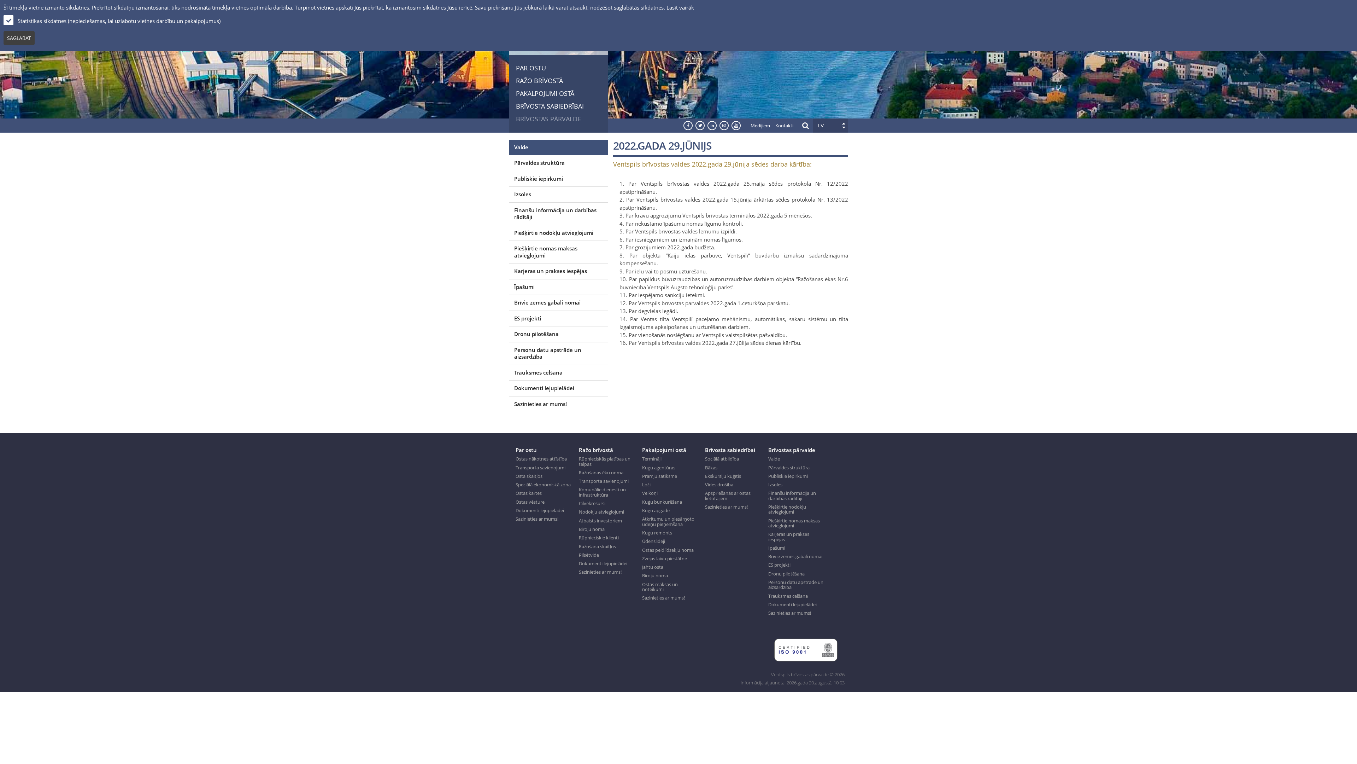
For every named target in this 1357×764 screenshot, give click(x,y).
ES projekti (527, 318)
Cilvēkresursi (592, 503)
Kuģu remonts (657, 532)
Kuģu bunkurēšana (662, 501)
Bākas (711, 467)
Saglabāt (19, 38)
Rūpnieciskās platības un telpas (604, 461)
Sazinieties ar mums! (540, 403)
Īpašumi (524, 286)
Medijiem (760, 125)
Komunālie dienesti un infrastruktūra (602, 492)
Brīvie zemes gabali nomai (547, 302)
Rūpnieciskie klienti (599, 537)
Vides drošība (719, 484)
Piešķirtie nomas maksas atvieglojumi (545, 252)
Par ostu (531, 68)
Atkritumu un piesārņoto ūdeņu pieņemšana (668, 521)
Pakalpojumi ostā (545, 93)
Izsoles (522, 194)
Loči (646, 484)
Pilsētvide (589, 554)
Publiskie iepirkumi (538, 178)
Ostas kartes (529, 493)
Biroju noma (592, 529)
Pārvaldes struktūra (539, 162)
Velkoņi (650, 493)
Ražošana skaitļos (597, 546)
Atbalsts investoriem (600, 520)
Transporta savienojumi (540, 467)
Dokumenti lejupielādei (544, 388)
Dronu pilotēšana (536, 333)
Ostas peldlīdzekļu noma (668, 550)
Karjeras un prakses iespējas (550, 270)
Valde (521, 147)
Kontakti (784, 125)
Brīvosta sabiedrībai (550, 106)
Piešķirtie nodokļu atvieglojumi (553, 232)
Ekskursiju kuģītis (723, 476)
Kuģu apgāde (656, 510)
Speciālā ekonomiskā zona (543, 484)
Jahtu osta (652, 567)
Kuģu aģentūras (658, 467)
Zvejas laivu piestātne (664, 558)
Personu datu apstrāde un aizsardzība (547, 353)
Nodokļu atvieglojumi (601, 511)
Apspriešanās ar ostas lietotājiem (728, 496)
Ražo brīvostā (539, 80)
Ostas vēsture (530, 501)
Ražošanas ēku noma (601, 472)
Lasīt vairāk (680, 7)
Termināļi (652, 458)
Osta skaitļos (529, 476)
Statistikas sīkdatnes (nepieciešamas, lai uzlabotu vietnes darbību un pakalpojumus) (119, 20)
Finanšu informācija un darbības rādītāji (555, 214)
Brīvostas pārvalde (548, 119)
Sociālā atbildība (722, 458)
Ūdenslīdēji (653, 541)
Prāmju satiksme (659, 476)
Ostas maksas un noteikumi (660, 587)
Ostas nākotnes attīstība (541, 458)
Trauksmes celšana (538, 372)
